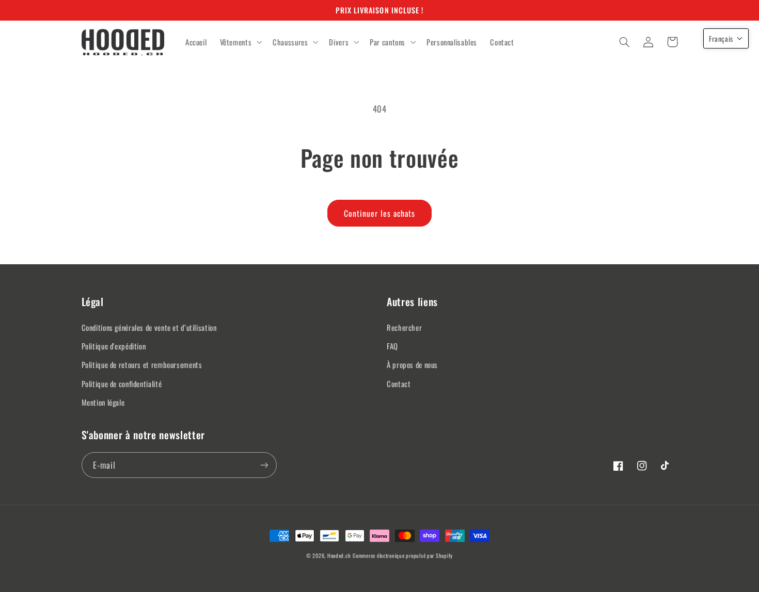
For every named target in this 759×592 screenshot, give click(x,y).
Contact (398, 383)
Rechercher (404, 327)
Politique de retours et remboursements (142, 364)
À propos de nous (412, 364)
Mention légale (103, 402)
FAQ (392, 345)
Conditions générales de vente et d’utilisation (149, 327)
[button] (239, 42)
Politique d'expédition (114, 345)
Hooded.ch (339, 555)
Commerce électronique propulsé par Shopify (403, 555)
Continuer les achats (380, 213)
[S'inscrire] (264, 464)
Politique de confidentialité (122, 383)
